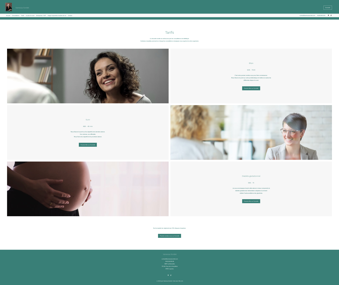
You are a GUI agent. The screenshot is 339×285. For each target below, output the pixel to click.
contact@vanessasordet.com (307, 15)
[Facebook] (331, 15)
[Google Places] (328, 15)
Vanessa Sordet (22, 8)
